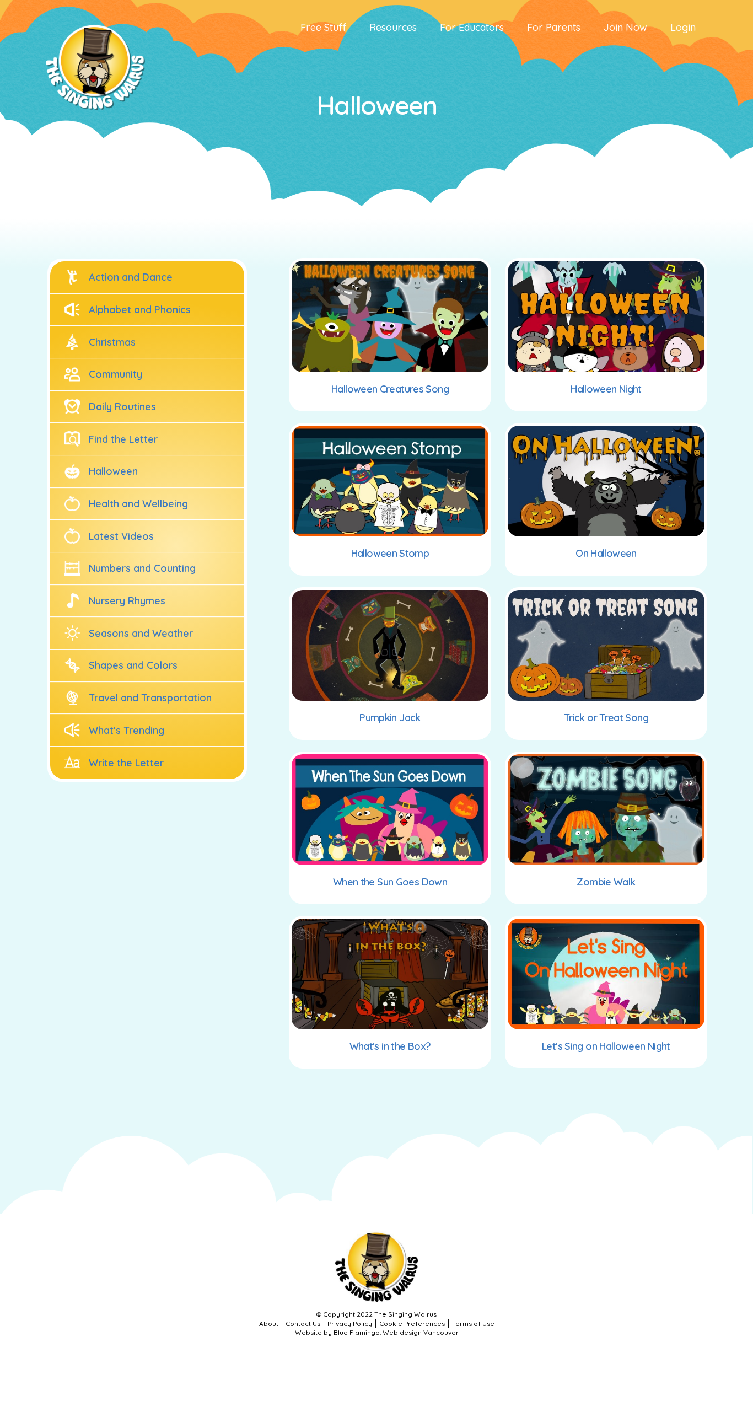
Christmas (112, 342)
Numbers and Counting (142, 568)
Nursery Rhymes (127, 600)
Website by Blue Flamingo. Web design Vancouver (377, 1332)
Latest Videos (121, 536)
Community (115, 374)
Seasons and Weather (141, 633)
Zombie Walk (606, 882)
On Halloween (605, 553)
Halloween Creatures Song (390, 389)
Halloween (113, 471)
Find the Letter (123, 439)
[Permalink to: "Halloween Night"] (606, 316)
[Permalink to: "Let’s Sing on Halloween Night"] (606, 974)
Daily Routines (122, 406)
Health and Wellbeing (138, 503)
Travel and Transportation (150, 697)
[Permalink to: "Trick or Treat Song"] (606, 645)
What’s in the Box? (390, 1046)
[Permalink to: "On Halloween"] (606, 481)
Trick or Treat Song (606, 717)
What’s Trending (126, 730)
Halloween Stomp (390, 553)
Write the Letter (126, 762)
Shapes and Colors (133, 665)
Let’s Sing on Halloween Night (606, 1046)
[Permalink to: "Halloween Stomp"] (390, 481)
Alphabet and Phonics (140, 309)
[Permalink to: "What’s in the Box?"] (390, 974)
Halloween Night (606, 389)
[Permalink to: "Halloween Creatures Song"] (390, 316)
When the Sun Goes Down (390, 882)
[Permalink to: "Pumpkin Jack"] (390, 645)
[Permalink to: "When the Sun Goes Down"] (390, 810)
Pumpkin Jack (389, 717)
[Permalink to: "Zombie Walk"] (606, 810)
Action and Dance (131, 277)
